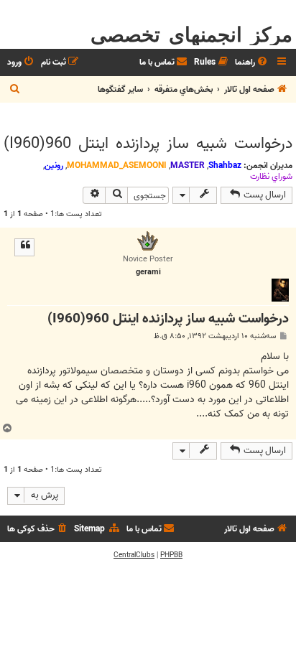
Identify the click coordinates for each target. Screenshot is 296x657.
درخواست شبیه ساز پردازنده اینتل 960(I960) (148, 144)
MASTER (187, 165)
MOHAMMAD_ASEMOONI (117, 165)
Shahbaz (224, 165)
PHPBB (171, 555)
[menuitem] (252, 63)
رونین (54, 165)
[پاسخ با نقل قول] (24, 247)
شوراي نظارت (271, 176)
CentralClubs (134, 555)
